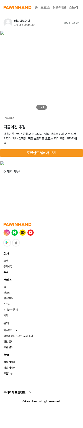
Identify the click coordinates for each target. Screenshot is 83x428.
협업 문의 (8, 341)
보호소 (45, 7)
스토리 (73, 7)
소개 (6, 260)
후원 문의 (8, 347)
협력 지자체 (9, 362)
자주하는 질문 (10, 330)
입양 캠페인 (9, 367)
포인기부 (8, 373)
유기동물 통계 (10, 309)
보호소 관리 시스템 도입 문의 (18, 335)
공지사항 (8, 266)
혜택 (6, 315)
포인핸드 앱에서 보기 (41, 153)
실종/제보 (59, 7)
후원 (6, 272)
